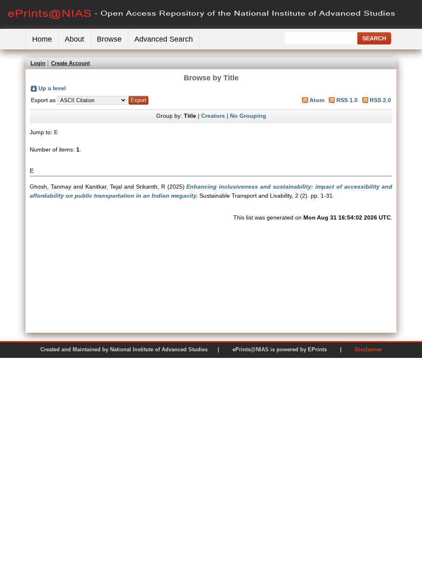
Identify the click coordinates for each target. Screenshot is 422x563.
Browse (109, 39)
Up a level (52, 88)
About (74, 39)
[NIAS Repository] (202, 27)
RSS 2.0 (380, 100)
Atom (316, 100)
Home (42, 39)
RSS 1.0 (347, 100)
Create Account (70, 63)
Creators (213, 115)
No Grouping (248, 115)
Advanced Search (163, 39)
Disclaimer (368, 349)
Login (37, 63)
